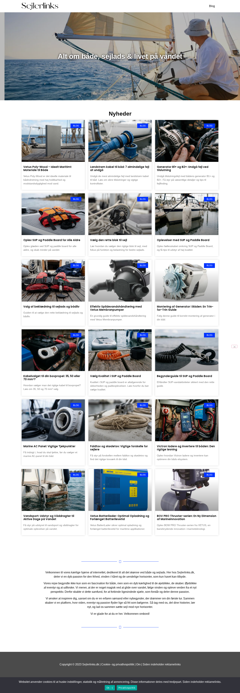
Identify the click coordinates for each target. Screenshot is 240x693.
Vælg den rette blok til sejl (108, 240)
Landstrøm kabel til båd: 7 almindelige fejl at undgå (119, 168)
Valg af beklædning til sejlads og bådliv (51, 306)
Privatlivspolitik (126, 687)
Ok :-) (109, 687)
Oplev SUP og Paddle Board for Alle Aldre (51, 240)
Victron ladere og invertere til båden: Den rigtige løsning (186, 447)
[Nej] (234, 346)
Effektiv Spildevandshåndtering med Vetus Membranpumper (116, 308)
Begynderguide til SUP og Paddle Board (184, 376)
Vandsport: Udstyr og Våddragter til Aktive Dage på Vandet (48, 517)
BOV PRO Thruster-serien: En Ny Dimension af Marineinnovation (186, 517)
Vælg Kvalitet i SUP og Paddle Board (115, 376)
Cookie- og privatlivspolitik (117, 664)
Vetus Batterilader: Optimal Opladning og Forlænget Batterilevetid (119, 517)
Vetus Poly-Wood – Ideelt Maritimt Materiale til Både (47, 168)
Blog (212, 6)
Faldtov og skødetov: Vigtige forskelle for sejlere (119, 447)
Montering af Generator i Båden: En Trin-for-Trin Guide (185, 308)
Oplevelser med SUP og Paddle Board (183, 240)
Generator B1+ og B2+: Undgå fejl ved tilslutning (182, 168)
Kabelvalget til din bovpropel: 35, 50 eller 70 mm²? (51, 377)
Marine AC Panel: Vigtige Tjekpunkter (49, 446)
